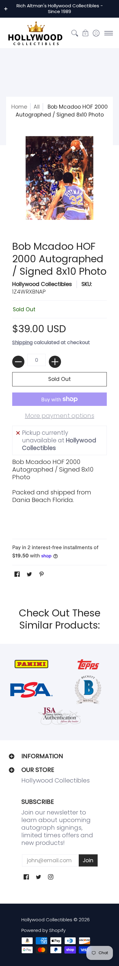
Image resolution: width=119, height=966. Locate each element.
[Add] (55, 362)
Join (88, 860)
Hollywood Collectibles (42, 284)
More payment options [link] (59, 416)
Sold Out (59, 379)
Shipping (22, 342)
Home (19, 106)
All (37, 106)
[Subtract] (18, 362)
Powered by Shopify (43, 930)
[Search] (74, 33)
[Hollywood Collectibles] (35, 33)
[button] (85, 33)
